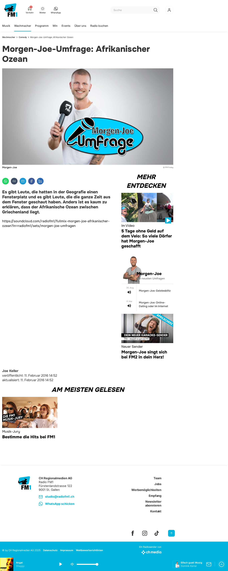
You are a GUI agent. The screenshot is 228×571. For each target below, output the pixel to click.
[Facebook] (31, 181)
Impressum (66, 550)
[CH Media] (150, 551)
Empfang (155, 495)
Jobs (157, 484)
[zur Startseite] (10, 10)
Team (157, 478)
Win (55, 25)
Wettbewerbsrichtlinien (89, 550)
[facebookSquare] (132, 533)
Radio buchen (99, 25)
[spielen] (60, 564)
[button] (56, 10)
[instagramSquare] (144, 533)
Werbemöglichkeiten (146, 490)
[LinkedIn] (40, 181)
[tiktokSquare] (156, 533)
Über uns (80, 25)
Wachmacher (22, 25)
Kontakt (155, 511)
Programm (41, 25)
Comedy (23, 37)
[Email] (23, 181)
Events (66, 25)
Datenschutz (50, 550)
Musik (6, 25)
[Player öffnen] (221, 564)
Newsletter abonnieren (153, 503)
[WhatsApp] (5, 181)
